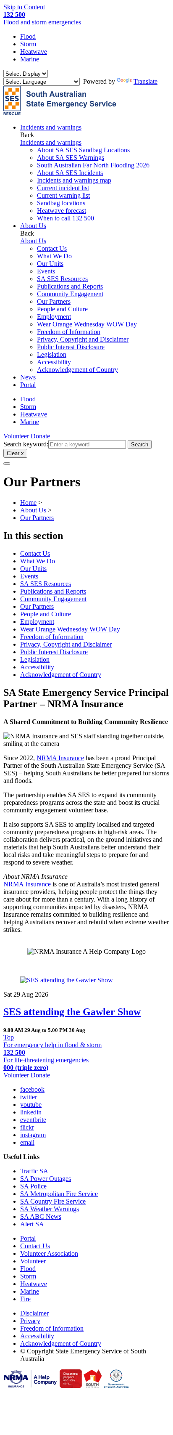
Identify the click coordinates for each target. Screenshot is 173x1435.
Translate (145, 81)
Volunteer (16, 436)
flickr (27, 1127)
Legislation (51, 354)
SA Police (33, 1186)
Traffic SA (34, 1171)
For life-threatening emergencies (46, 1063)
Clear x (15, 453)
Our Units (50, 263)
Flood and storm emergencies (42, 18)
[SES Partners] (30, 1385)
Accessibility (54, 362)
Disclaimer (34, 1313)
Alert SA (32, 1224)
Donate (40, 436)
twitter (28, 1097)
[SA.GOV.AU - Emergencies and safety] (71, 1385)
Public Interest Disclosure (71, 346)
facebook (32, 1089)
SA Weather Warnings (49, 1208)
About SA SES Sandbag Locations (83, 150)
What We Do (54, 256)
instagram (33, 1134)
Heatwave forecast (61, 210)
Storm (28, 44)
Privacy (30, 1320)
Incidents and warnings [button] (50, 127)
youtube (31, 1104)
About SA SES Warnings (70, 157)
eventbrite (33, 1119)
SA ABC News (40, 1216)
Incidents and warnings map (74, 180)
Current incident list (63, 187)
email (27, 1142)
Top (8, 1037)
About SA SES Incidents (70, 172)
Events (46, 271)
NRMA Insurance (60, 757)
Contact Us (52, 248)
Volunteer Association (49, 1253)
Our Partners (54, 301)
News (28, 377)
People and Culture (62, 309)
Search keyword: (25, 444)
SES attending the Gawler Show (72, 1011)
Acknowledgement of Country (77, 369)
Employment (54, 316)
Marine (29, 59)
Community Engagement (70, 293)
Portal (28, 384)
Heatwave (33, 51)
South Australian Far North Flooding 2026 (93, 165)
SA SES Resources (62, 278)
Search (139, 444)
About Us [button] (33, 225)
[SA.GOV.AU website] (116, 1385)
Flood (28, 36)
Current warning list (63, 195)
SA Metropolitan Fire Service (59, 1193)
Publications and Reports (70, 286)
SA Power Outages (45, 1178)
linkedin (31, 1112)
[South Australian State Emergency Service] (59, 113)
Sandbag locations (61, 203)
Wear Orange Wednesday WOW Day (87, 324)
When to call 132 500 (65, 218)
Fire (25, 1298)
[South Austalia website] (93, 1385)
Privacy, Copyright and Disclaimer (82, 339)
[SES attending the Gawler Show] (86, 980)
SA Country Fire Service (53, 1201)
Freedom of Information (68, 331)
